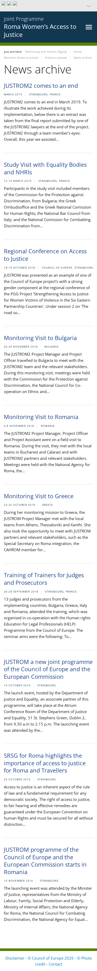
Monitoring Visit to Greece (38, 496)
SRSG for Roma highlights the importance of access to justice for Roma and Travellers (45, 762)
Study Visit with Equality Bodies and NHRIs (45, 168)
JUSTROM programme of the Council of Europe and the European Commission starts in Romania (45, 861)
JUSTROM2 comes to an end (41, 85)
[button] (48, 5)
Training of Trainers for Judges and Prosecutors (44, 578)
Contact (55, 964)
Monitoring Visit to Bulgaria (40, 338)
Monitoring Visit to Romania (41, 417)
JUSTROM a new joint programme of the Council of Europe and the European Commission (48, 669)
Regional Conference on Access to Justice (45, 254)
